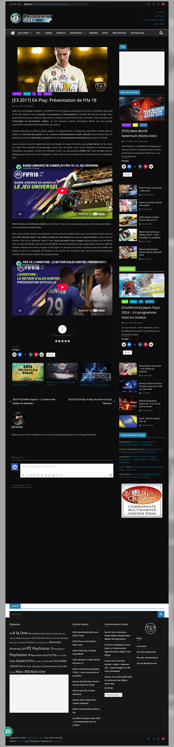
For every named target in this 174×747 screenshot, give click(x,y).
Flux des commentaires (147, 657)
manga (41, 642)
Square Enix (25, 660)
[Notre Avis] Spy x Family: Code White (50, 4)
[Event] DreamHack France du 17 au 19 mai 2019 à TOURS (149, 404)
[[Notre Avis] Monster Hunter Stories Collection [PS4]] (128, 254)
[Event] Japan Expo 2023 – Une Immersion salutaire (150, 369)
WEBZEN (59, 666)
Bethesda (62, 634)
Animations (76, 33)
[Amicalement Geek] (13, 33)
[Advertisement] (141, 68)
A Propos (159, 16)
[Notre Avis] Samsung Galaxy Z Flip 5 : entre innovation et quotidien (149, 235)
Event (105, 33)
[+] (60, 475)
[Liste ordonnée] (38, 475)
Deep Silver (26, 638)
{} (57, 475)
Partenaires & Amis (154, 20)
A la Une (20, 632)
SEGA (64, 655)
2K (11, 633)
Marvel (46, 643)
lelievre (122, 467)
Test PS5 (143, 125)
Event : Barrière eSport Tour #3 (149, 420)
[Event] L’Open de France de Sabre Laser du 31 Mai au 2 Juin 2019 (150, 386)
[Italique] (27, 475)
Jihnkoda (30, 106)
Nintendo (55, 642)
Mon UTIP (159, 23)
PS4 (39, 94)
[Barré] (34, 475)
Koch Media (22, 643)
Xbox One (37, 671)
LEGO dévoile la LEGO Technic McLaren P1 (149, 218)
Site (141, 302)
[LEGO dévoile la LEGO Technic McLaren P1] (128, 220)
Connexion (142, 646)
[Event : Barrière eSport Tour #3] (128, 421)
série (50, 661)
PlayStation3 (58, 649)
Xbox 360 (22, 671)
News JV (27, 94)
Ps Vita (59, 655)
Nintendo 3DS (18, 648)
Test (38, 33)
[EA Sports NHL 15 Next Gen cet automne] (61, 372)
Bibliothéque (119, 33)
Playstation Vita (39, 655)
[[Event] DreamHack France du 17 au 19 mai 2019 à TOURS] (128, 406)
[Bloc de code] (50, 475)
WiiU (13, 672)
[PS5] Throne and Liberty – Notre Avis (150, 189)
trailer (63, 661)
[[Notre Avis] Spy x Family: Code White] (128, 205)
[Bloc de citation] (46, 475)
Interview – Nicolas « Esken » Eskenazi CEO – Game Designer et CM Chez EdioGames (138, 459)
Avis (30, 633)
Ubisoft (14, 666)
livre (36, 642)
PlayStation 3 (42, 648)
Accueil (160, 12)
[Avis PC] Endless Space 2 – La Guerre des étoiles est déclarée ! (34, 401)
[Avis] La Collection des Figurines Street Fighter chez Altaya (118, 651)
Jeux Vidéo (23, 33)
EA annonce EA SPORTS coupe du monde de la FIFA (27, 383)
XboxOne (47, 94)
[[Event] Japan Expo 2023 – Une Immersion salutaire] (128, 371)
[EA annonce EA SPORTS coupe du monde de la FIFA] (28, 372)
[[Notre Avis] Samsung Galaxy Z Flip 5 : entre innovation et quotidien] (128, 237)
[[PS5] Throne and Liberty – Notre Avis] (128, 191)
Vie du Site (149, 302)
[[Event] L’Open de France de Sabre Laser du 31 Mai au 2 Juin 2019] (128, 388)
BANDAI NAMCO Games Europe (45, 633)
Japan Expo (13, 642)
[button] (30, 33)
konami (30, 642)
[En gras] (23, 475)
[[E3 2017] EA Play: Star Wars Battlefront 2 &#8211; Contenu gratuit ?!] (95, 372)
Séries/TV (61, 33)
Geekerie (93, 33)
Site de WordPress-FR (146, 663)
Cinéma (48, 33)
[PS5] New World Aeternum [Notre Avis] (139, 133)
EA (39, 638)
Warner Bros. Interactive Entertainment (37, 666)
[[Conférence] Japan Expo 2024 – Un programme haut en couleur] (141, 285)
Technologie (137, 33)
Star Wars (38, 661)
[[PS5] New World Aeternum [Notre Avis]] (141, 109)
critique (19, 638)
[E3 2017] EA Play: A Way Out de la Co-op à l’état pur (90, 401)
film (48, 638)
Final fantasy (54, 638)
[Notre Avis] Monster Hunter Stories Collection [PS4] (150, 252)
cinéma (12, 638)
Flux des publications (146, 652)
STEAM (45, 661)
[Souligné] (30, 475)
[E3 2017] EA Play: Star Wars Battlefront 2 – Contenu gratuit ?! (95, 383)
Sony (12, 661)
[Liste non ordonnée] (42, 475)
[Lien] (53, 475)
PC (34, 94)
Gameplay (64, 638)
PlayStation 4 (20, 655)
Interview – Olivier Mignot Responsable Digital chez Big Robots (117, 635)
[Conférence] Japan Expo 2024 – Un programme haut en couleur (141, 312)
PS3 (49, 655)
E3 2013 (35, 638)
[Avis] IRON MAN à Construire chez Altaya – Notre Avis (118, 680)
